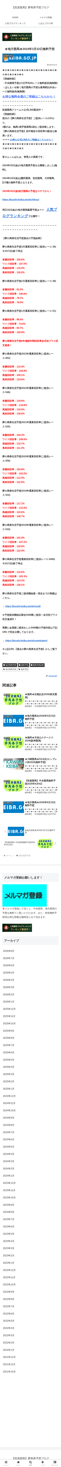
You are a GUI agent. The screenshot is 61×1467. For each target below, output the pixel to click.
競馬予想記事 (38, 665)
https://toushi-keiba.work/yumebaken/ (26, 640)
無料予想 (24, 665)
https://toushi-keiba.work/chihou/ (20, 199)
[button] (54, 793)
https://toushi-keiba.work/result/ (23, 606)
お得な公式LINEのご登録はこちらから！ (31, 139)
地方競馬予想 (11, 665)
